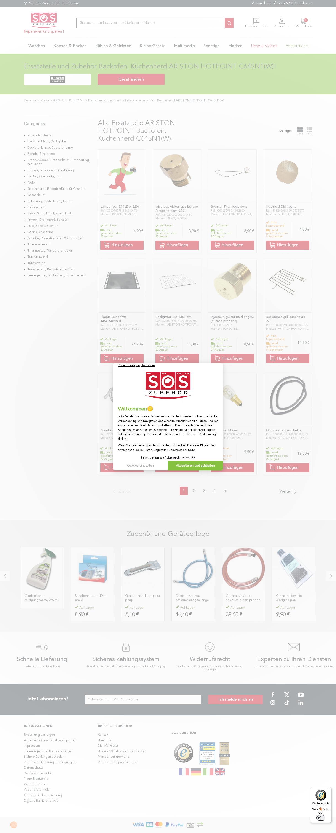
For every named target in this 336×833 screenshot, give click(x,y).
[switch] (320, 818)
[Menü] (328, 790)
